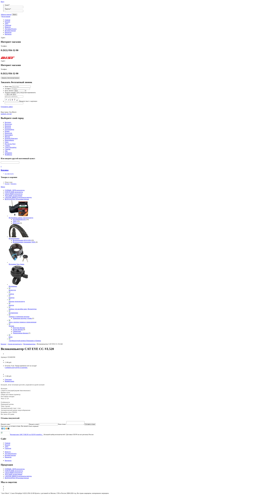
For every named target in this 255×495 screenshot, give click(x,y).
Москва (7, 136)
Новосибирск (9, 140)
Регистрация (6, 16)
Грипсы (11, 294)
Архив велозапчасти (15, 344)
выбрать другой (6, 114)
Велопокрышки (14, 238)
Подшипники (13, 313)
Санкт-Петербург (11, 147)
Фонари (11, 326)
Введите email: (34, 424)
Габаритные (17, 331)
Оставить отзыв (90, 424)
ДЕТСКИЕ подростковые (13, 195)
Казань (7, 131)
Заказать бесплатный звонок (10, 78)
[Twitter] (4, 428)
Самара (7, 145)
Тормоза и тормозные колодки (19, 316)
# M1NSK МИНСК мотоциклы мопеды (18, 197)
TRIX (15, 221)
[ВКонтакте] (2, 428)
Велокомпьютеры (29, 344)
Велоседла (12, 290)
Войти (14, 14)
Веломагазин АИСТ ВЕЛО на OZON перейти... (26, 434)
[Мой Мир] (8, 428)
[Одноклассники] (6, 428)
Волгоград (8, 124)
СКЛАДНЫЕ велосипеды (14, 194)
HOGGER (16, 223)
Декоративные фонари (20, 333)
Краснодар (8, 133)
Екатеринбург (9, 129)
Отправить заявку (7, 107)
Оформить (13, 183)
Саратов (7, 149)
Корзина (7, 183)
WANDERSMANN (19, 219)
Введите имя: (5, 424)
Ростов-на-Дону (10, 144)
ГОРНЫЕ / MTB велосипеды (15, 190)
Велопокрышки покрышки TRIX (24, 242)
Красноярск (9, 135)
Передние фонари (19, 328)
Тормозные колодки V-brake (22, 318)
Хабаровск (8, 153)
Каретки (11, 297)
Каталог (3, 344)
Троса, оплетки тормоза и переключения (22, 322)
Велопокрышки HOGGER (22, 240)
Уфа (6, 151)
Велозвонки (13, 286)
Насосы (11, 305)
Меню (3, 187)
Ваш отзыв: (62, 424)
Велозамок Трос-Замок (16, 264)
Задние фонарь (18, 329)
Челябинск (8, 154)
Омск (6, 142)
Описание (8, 379)
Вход (2, 1)
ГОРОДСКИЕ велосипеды (14, 192)
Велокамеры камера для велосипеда (21, 218)
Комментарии (9, 381)
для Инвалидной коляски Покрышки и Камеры (25, 340)
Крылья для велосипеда (17, 301)
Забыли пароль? (6, 14)
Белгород (8, 122)
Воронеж (8, 126)
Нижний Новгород (11, 138)
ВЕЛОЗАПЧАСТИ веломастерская (17, 199)
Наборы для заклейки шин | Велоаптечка (23, 309)
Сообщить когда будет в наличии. (16, 367)
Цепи (10, 337)
